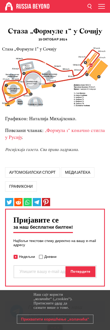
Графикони (21, 186)
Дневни (50, 257)
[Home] (9, 6)
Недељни (27, 257)
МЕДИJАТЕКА (77, 172)
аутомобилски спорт (32, 172)
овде (58, 303)
